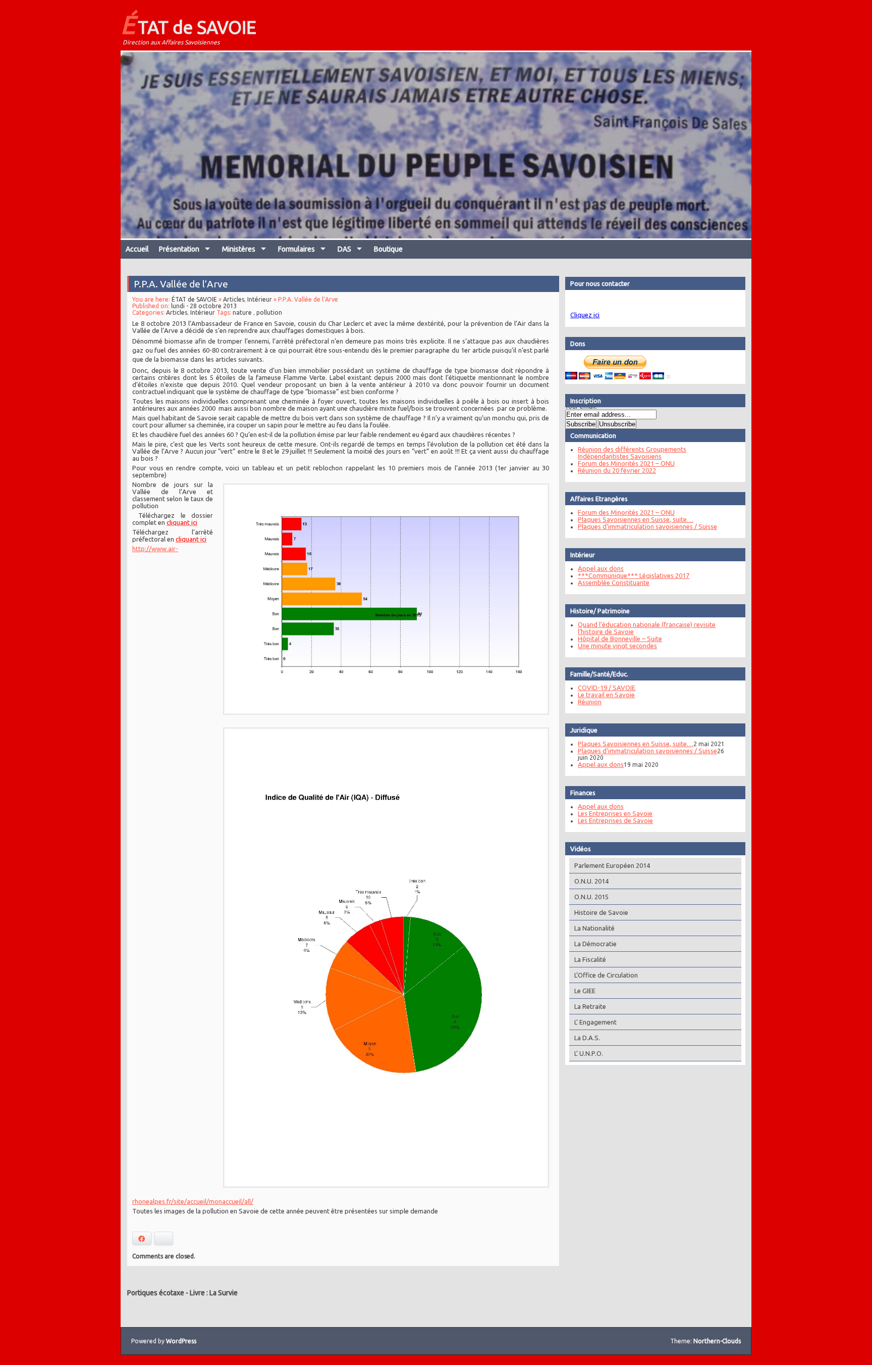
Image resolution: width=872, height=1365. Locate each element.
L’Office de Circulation (606, 975)
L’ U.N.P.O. (588, 1053)
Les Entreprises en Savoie (615, 813)
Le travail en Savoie (606, 694)
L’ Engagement (595, 1022)
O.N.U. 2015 (591, 896)
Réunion (590, 701)
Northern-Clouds (717, 1341)
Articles (233, 299)
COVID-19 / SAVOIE (606, 687)
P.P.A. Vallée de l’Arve (181, 283)
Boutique (388, 249)
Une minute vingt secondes (617, 645)
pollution (269, 312)
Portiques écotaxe (155, 1293)
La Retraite (590, 1006)
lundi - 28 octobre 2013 (204, 306)
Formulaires (296, 249)
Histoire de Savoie (601, 912)
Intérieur (259, 299)
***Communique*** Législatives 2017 (633, 575)
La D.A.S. (587, 1037)
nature (242, 312)
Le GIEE (584, 990)
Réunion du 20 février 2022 (617, 470)
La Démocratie (595, 943)
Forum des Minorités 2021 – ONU (626, 463)
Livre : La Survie (214, 1293)
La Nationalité (594, 928)
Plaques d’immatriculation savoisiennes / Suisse (647, 526)
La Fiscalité (590, 959)
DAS (344, 249)
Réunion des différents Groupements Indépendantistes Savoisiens (632, 453)
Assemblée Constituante (613, 582)
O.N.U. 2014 (591, 881)
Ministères (238, 249)
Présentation (179, 249)
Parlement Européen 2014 (612, 865)
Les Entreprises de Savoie (615, 820)
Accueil (137, 249)
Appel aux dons (601, 568)
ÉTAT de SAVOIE (188, 24)
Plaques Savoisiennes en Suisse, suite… (635, 519)
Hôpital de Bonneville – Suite (620, 638)
